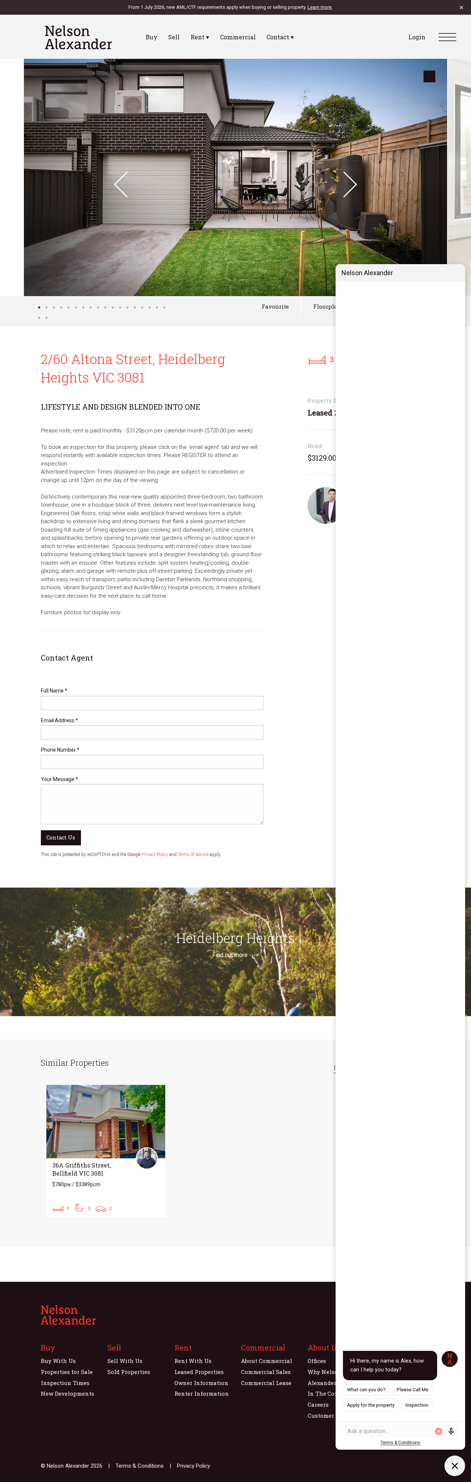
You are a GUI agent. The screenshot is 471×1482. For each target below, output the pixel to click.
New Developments (67, 1393)
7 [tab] (83, 307)
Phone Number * (60, 750)
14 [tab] (134, 307)
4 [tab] (61, 307)
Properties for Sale (67, 1371)
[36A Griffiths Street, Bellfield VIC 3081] (105, 1151)
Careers (318, 1404)
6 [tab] (75, 307)
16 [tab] (149, 307)
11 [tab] (112, 307)
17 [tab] (156, 307)
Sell (174, 37)
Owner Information (201, 1382)
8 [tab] (90, 307)
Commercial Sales (266, 1371)
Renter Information (201, 1393)
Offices (317, 1360)
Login (416, 37)
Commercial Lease (266, 1382)
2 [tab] (46, 307)
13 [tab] (127, 307)
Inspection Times (65, 1382)
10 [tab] (105, 307)
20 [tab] (46, 317)
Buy (151, 37)
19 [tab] (39, 317)
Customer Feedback (334, 1415)
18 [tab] (164, 307)
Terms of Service (193, 854)
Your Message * (59, 779)
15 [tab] (142, 307)
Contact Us (60, 837)
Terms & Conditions (140, 1466)
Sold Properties (128, 1371)
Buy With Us (58, 1360)
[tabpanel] (235, 177)
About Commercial (266, 1360)
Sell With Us (124, 1360)
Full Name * (54, 691)
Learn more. (320, 7)
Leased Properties (199, 1371)
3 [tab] (53, 307)
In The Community (334, 1393)
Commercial (238, 37)
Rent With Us (193, 1360)
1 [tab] (39, 307)
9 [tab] (98, 307)
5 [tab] (68, 307)
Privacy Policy (155, 854)
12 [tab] (120, 307)
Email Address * (59, 720)
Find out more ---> (235, 955)
